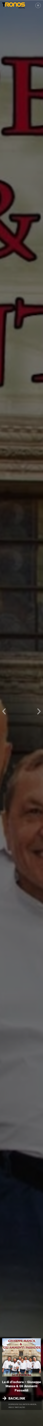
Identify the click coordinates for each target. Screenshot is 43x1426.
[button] (4, 711)
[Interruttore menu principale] (38, 5)
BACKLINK (16, 1398)
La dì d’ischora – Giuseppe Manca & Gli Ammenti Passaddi (21, 1386)
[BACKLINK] (4, 1398)
